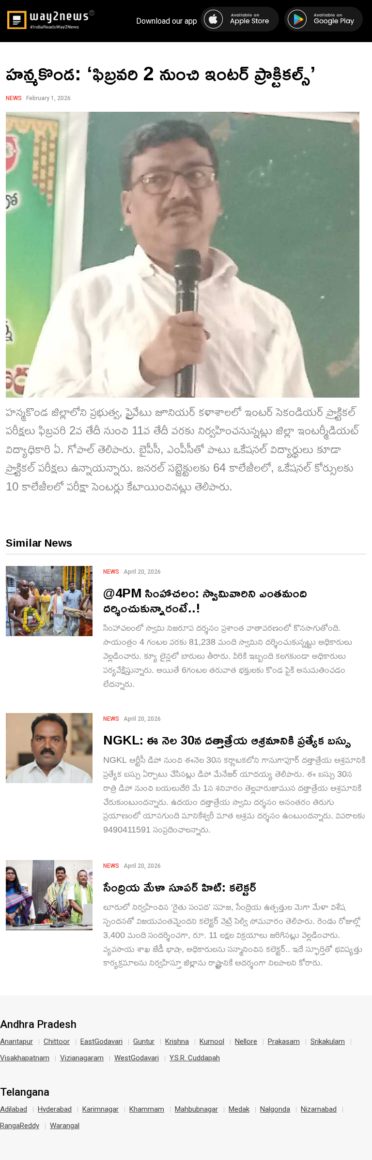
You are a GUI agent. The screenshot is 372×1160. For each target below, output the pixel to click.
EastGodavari (101, 1041)
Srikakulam (327, 1041)
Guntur (144, 1041)
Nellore (246, 1041)
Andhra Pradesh (38, 1024)
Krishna (177, 1041)
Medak (239, 1109)
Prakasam (284, 1041)
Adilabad (13, 1109)
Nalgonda (275, 1109)
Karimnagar (100, 1109)
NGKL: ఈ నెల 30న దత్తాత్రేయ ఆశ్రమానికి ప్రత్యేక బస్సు (227, 740)
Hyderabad (55, 1109)
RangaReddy (19, 1125)
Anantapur (16, 1041)
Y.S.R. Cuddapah (195, 1058)
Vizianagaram (82, 1058)
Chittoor (57, 1041)
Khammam (146, 1109)
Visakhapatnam (24, 1058)
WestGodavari (136, 1058)
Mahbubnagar (196, 1109)
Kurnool (212, 1041)
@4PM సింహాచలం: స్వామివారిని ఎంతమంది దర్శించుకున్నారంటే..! (205, 600)
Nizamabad (319, 1109)
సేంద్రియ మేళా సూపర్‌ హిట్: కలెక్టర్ (179, 887)
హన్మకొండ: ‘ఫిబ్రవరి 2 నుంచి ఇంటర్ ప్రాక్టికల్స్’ (160, 73)
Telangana (24, 1092)
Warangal (64, 1125)
